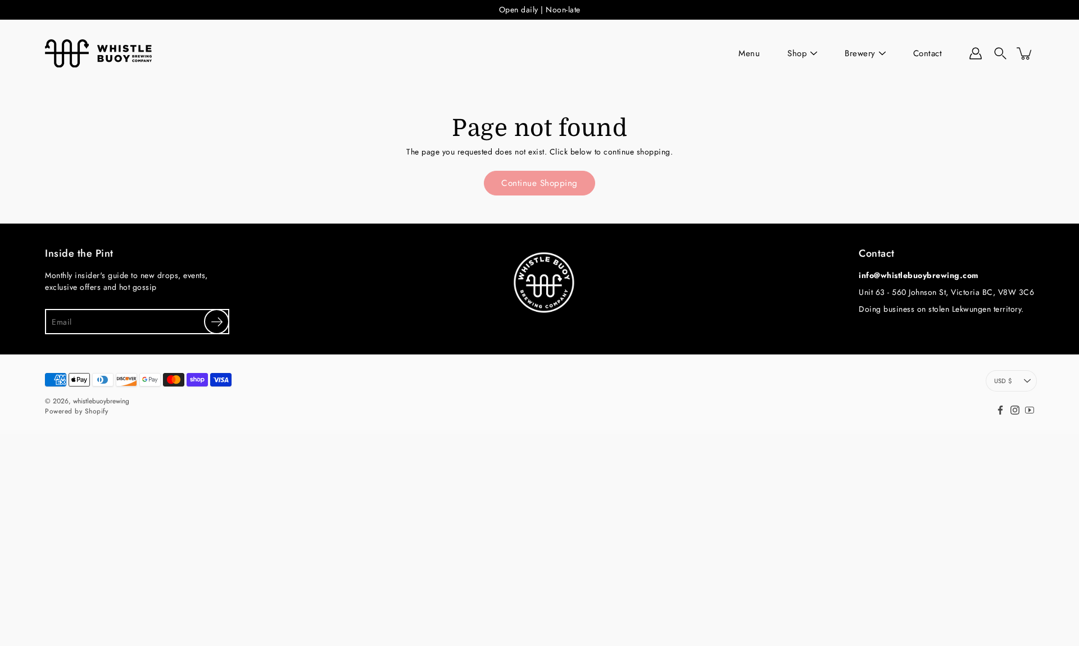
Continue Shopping (539, 183)
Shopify (96, 411)
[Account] (976, 53)
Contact (927, 53)
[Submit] (216, 321)
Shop (797, 53)
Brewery (860, 53)
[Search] (1000, 53)
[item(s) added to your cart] (1025, 53)
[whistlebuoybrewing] (98, 53)
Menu (749, 53)
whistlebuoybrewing (101, 401)
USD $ (1003, 380)
